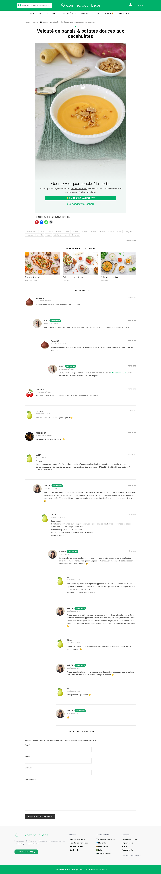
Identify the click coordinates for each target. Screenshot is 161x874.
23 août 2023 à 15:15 (73, 611)
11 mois (84, 232)
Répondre (132, 298)
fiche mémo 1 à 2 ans (118, 373)
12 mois (93, 232)
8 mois (58, 232)
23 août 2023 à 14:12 (73, 580)
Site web (28, 768)
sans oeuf (30, 235)
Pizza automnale (33, 277)
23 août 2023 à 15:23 (73, 642)
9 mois (66, 232)
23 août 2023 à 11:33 (57, 517)
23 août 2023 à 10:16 (42, 457)
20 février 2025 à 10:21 (51, 323)
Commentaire (31, 779)
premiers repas (31, 232)
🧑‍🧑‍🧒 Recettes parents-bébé (49, 22)
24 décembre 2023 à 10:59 (44, 435)
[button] (26, 851)
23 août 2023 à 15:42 (73, 714)
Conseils (85, 13)
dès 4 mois (80, 27)
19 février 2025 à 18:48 (43, 301)
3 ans (119, 232)
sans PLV (40, 235)
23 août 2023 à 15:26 (73, 668)
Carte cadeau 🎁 (105, 13)
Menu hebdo (36, 13)
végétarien (57, 235)
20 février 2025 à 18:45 (58, 343)
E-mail (28, 756)
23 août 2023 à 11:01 (50, 488)
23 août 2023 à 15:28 (73, 691)
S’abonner (124, 13)
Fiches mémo (68, 13)
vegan (49, 235)
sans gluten (128, 232)
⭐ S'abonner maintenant (80, 198)
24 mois (111, 232)
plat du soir (75, 235)
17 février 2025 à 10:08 (43, 392)
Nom (27, 745)
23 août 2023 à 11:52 (65, 554)
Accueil (27, 22)
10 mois (75, 232)
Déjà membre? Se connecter (80, 204)
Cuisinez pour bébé (81, 5)
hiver (66, 235)
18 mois (102, 232)
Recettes (51, 13)
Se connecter (138, 5)
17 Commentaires (128, 240)
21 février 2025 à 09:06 (66, 369)
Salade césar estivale (73, 277)
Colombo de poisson (110, 277)
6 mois (42, 232)
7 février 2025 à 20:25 (43, 414)
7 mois (50, 232)
